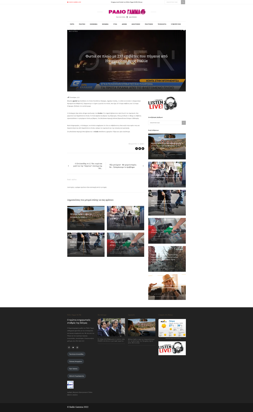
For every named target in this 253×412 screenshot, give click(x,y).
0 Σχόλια (134, 83)
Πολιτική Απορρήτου (75, 361)
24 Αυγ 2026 (75, 221)
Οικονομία (86, 225)
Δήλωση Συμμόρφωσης (76, 376)
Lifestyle (166, 296)
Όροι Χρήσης (73, 368)
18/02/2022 (122, 83)
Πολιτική (73, 226)
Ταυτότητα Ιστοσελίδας (76, 354)
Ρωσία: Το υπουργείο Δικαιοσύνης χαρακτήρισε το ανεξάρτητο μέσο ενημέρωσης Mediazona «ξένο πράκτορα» (164, 258)
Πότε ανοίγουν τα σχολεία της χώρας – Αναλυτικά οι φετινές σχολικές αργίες (166, 176)
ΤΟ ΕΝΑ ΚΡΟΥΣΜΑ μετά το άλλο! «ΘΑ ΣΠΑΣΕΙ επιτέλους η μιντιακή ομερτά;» (111, 340)
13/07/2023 (103, 345)
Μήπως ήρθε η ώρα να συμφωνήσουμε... (81, 215)
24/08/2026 (157, 152)
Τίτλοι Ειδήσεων (75, 224)
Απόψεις (84, 224)
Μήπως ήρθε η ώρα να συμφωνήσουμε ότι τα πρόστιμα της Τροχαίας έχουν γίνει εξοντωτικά (166, 145)
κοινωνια (73, 225)
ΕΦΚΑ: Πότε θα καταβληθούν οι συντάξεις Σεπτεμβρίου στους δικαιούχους (163, 203)
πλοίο (96, 132)
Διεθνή (112, 253)
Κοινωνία (79, 225)
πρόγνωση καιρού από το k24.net (173, 338)
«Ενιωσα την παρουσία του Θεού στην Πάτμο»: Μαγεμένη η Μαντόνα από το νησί (166, 287)
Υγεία (111, 226)
